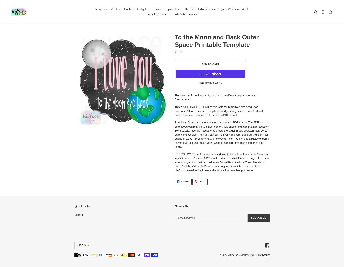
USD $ (82, 245)
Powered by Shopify (260, 255)
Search (78, 214)
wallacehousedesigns (238, 255)
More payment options (210, 82)
